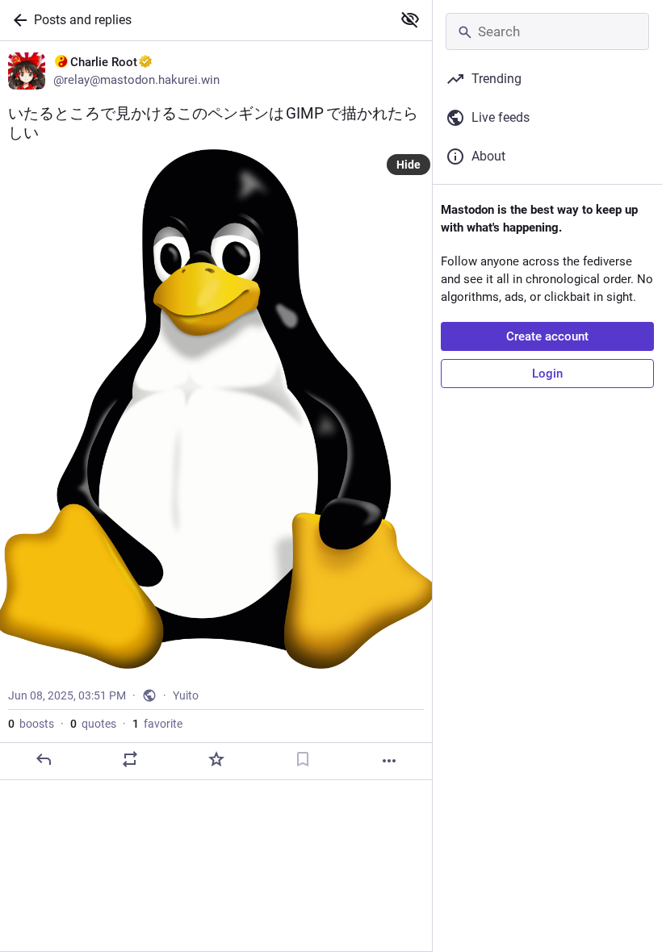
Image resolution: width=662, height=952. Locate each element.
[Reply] (43, 759)
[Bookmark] (302, 759)
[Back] (17, 20)
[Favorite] (216, 759)
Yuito (186, 695)
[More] (389, 760)
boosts (31, 723)
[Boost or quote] (130, 759)
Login (547, 373)
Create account (547, 336)
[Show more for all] (410, 19)
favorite (157, 723)
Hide (408, 164)
